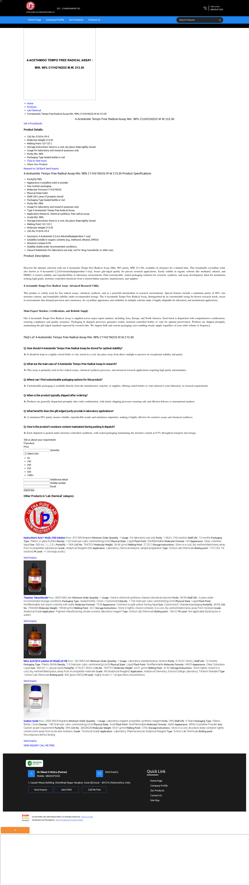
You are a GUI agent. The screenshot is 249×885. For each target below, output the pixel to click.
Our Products (76, 19)
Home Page (34, 19)
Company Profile (55, 19)
